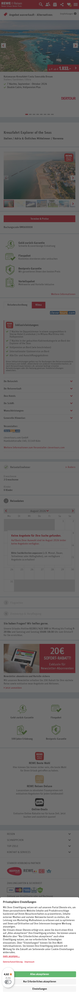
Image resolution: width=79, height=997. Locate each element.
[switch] (8, 982)
